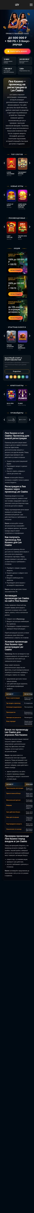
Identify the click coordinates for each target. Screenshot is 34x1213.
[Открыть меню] (31, 5)
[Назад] (4, 163)
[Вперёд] (29, 163)
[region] (17, 169)
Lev (17, 5)
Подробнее (17, 371)
